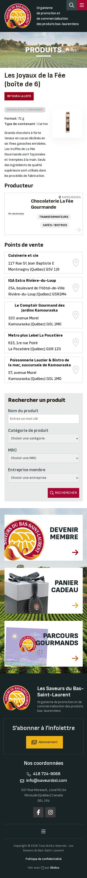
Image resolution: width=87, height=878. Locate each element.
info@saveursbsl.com (46, 780)
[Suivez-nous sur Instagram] (50, 812)
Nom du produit (23, 411)
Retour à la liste (19, 96)
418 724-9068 (46, 773)
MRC (12, 450)
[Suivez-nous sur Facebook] (38, 812)
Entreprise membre (26, 470)
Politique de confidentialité (44, 859)
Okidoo (54, 868)
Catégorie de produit (28, 430)
